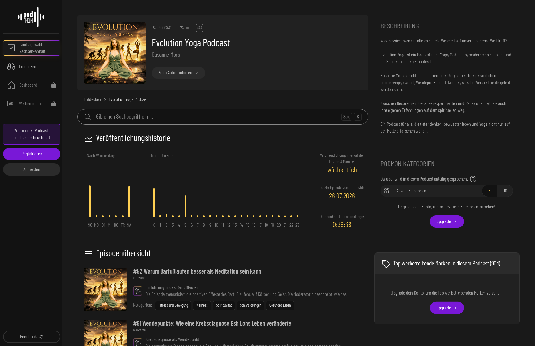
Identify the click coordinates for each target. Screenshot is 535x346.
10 (505, 190)
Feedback (28, 336)
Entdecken (92, 99)
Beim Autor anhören (175, 72)
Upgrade (443, 221)
